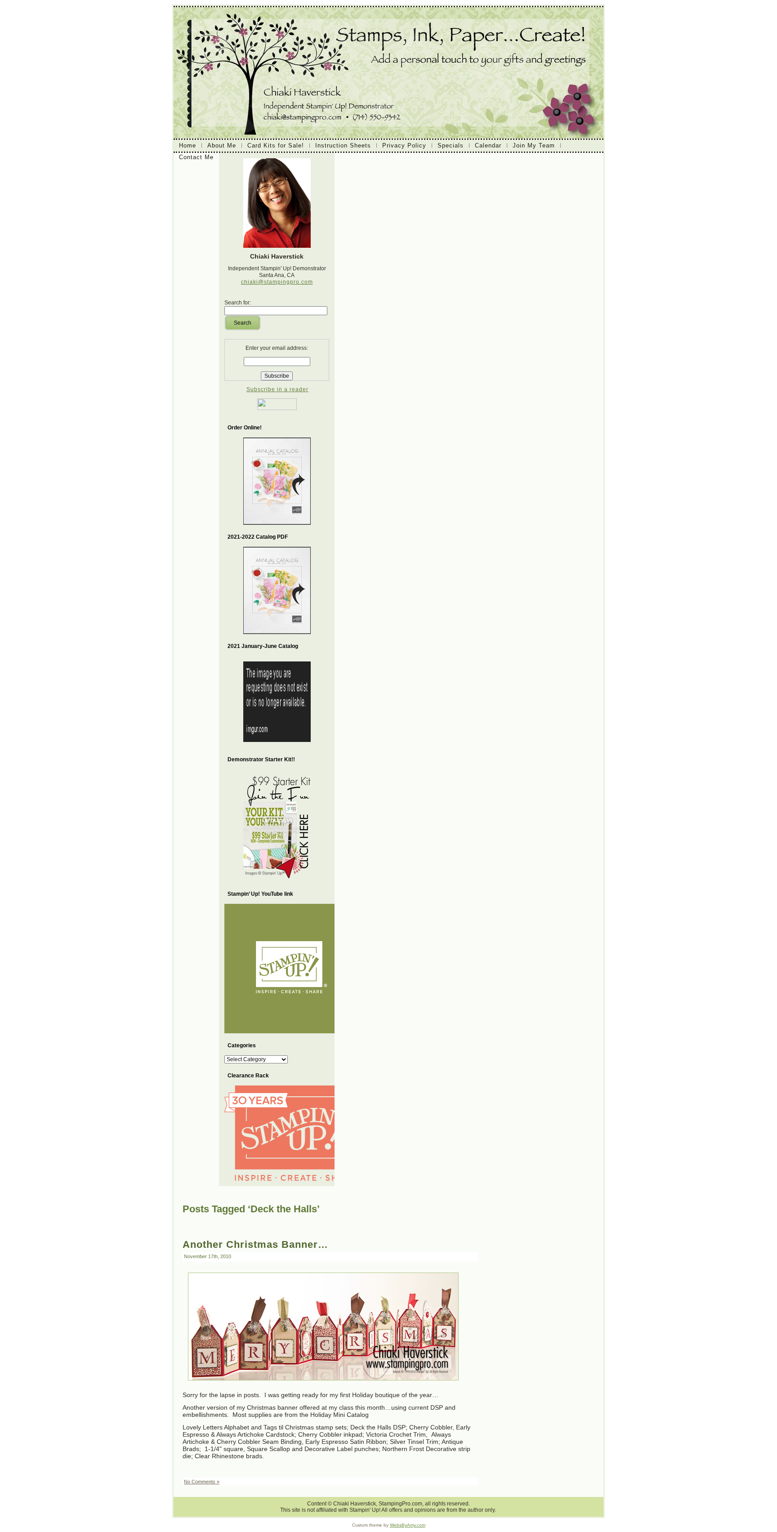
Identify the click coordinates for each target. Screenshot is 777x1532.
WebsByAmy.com (407, 1525)
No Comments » (201, 1481)
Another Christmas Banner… (255, 1244)
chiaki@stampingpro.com (277, 282)
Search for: (237, 302)
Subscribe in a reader (277, 389)
